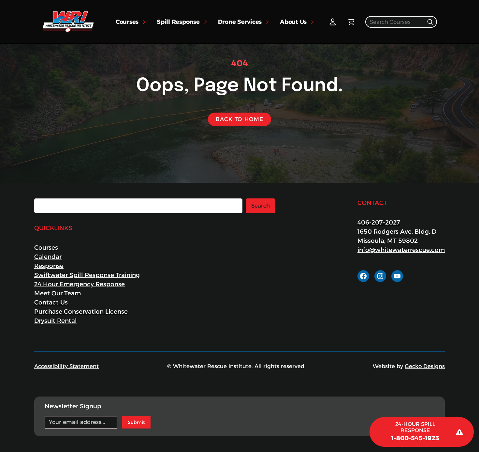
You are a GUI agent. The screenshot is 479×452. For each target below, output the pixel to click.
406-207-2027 (378, 222)
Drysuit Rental (55, 320)
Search (260, 205)
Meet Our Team (57, 293)
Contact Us (51, 302)
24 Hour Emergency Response (79, 284)
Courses (46, 247)
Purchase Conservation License (81, 311)
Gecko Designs (425, 366)
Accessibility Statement (66, 366)
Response (49, 266)
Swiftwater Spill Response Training (87, 275)
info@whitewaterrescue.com (401, 250)
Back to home (239, 119)
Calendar (48, 256)
